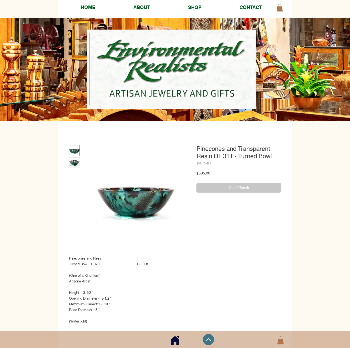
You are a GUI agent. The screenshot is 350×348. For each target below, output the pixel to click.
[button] (280, 340)
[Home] (175, 340)
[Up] (208, 339)
